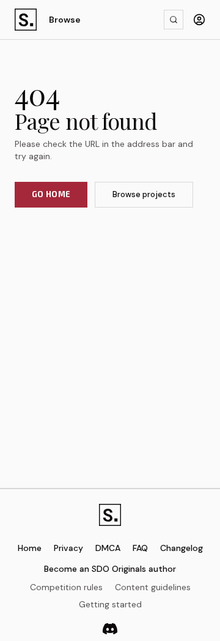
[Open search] (173, 19)
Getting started (110, 604)
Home (30, 547)
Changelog (181, 547)
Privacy (68, 547)
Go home (51, 194)
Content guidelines (153, 587)
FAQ (140, 547)
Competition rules (66, 587)
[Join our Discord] (110, 628)
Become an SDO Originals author (110, 568)
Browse (65, 19)
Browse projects (143, 194)
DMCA (107, 547)
